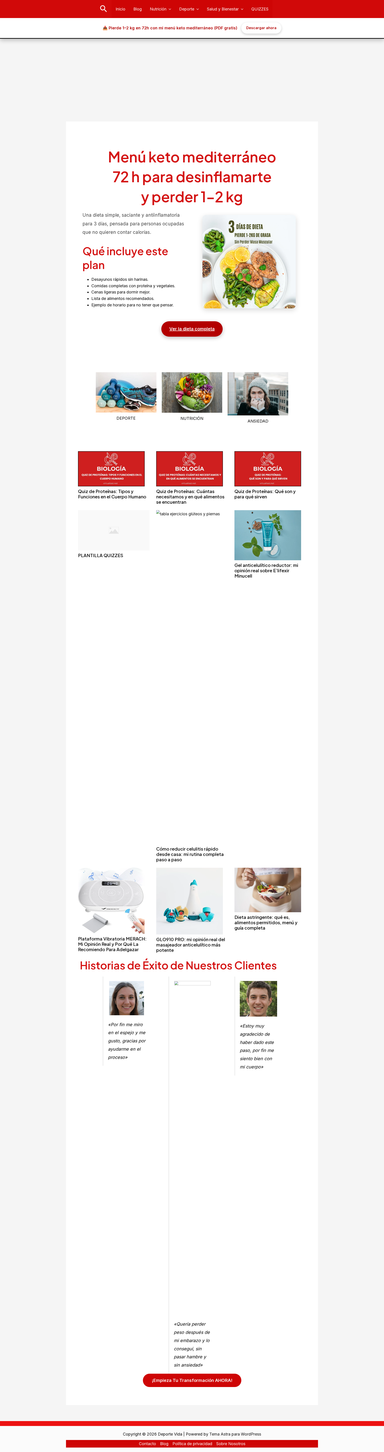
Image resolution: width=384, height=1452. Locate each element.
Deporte (186, 9)
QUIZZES (259, 9)
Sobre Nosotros (230, 1443)
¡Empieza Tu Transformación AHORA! (192, 1380)
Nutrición (158, 9)
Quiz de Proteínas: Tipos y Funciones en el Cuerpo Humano (112, 493)
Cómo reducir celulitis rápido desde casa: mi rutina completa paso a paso (190, 854)
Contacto (147, 1443)
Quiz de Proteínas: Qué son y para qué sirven (265, 493)
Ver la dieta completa (192, 329)
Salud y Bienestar (223, 9)
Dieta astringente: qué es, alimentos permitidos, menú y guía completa (265, 922)
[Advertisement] (192, 72)
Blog (137, 9)
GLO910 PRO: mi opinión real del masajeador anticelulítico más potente (190, 944)
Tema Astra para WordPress (235, 1434)
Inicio (120, 9)
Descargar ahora (261, 28)
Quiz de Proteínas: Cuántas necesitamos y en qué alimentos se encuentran (190, 496)
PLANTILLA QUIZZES (100, 555)
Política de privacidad (192, 1443)
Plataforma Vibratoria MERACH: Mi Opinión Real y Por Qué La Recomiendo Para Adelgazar (112, 944)
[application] (168, 9)
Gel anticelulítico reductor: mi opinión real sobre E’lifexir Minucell (266, 570)
